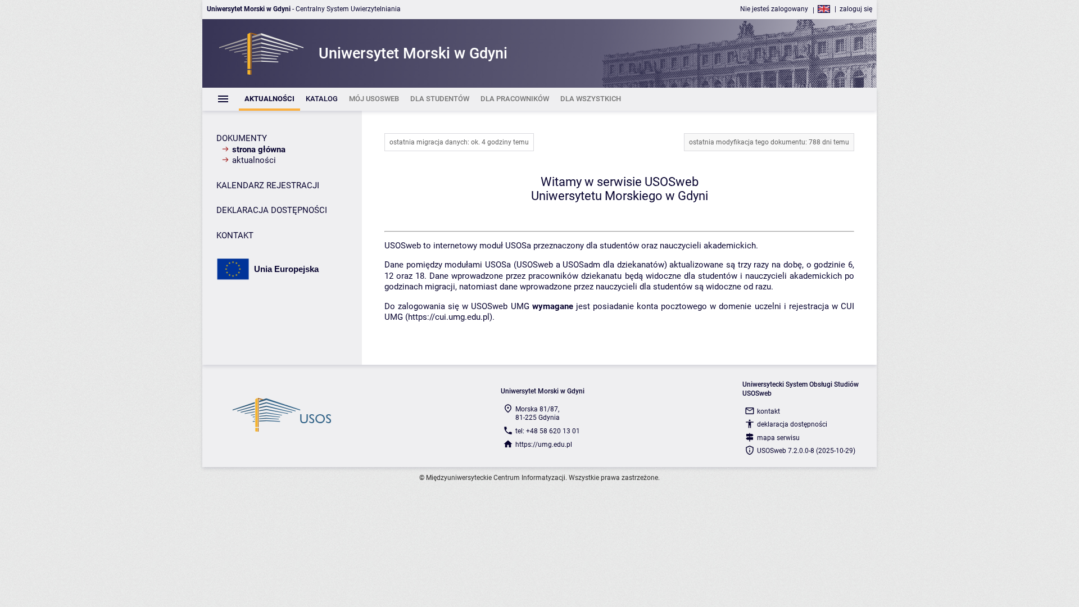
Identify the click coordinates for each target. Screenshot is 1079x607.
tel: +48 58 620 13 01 (547, 431)
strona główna (258, 149)
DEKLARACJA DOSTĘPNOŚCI (271, 210)
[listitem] (269, 99)
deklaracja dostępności (792, 424)
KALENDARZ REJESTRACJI (267, 185)
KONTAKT (234, 235)
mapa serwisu (778, 438)
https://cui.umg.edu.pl (448, 317)
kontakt (768, 411)
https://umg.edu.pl (543, 445)
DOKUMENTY (241, 138)
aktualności (254, 160)
